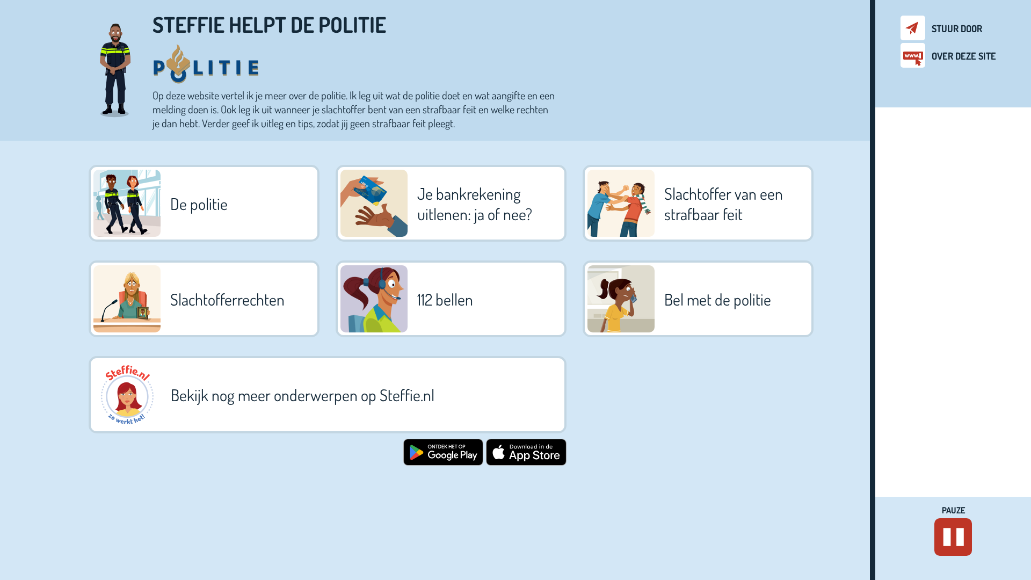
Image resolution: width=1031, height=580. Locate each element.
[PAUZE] (953, 537)
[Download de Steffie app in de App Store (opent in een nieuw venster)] (526, 461)
